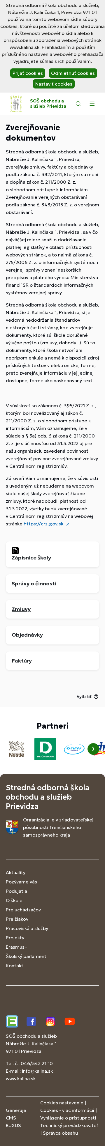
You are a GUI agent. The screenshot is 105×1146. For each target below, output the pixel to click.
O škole (14, 900)
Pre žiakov (17, 919)
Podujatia (16, 891)
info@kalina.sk (37, 1071)
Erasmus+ (16, 947)
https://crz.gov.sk (44, 524)
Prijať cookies (28, 73)
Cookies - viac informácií (67, 1110)
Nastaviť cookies (53, 84)
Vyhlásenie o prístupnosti (68, 1118)
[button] (78, 104)
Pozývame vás (21, 882)
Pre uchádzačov (23, 910)
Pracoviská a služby (27, 928)
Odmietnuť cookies (73, 73)
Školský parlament (26, 956)
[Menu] (92, 104)
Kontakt (14, 965)
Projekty (15, 937)
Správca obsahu (60, 1133)
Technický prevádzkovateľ (69, 1125)
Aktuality (15, 872)
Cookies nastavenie (61, 1103)
